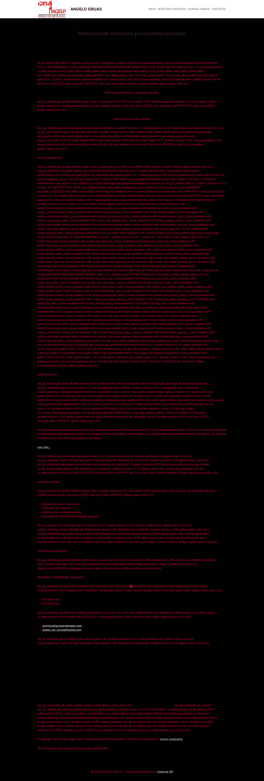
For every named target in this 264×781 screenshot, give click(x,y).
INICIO (152, 9)
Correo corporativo (171, 739)
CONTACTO (219, 9)
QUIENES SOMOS (199, 9)
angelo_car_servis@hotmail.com (61, 629)
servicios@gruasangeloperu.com (62, 625)
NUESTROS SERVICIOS (172, 9)
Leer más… (44, 447)
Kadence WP (165, 771)
